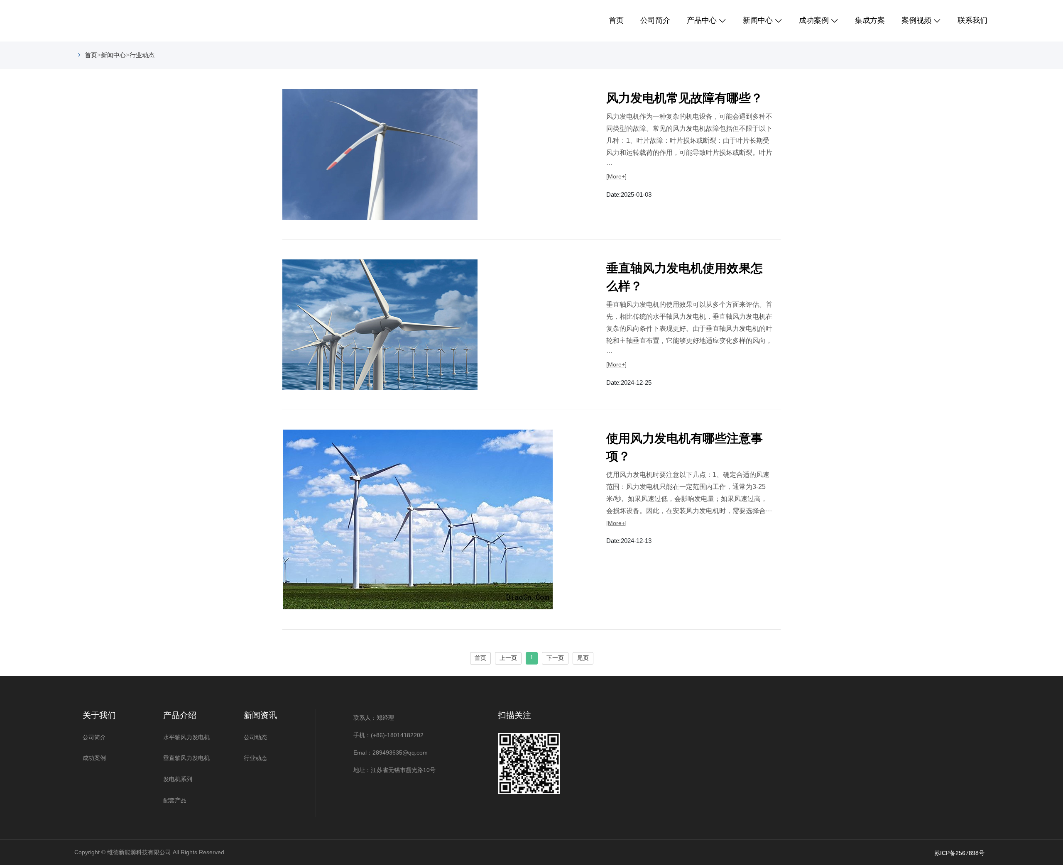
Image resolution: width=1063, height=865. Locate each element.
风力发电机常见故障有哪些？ (684, 98)
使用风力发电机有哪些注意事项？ (684, 447)
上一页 (508, 658)
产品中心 (702, 20)
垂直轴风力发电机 (186, 758)
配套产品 (174, 800)
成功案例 (814, 20)
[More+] (616, 176)
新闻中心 (758, 20)
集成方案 (870, 20)
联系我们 (972, 20)
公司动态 (255, 737)
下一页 (555, 658)
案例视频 (916, 20)
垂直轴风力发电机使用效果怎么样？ (684, 277)
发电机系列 (177, 779)
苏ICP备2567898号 (959, 853)
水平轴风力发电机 (186, 737)
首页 (616, 20)
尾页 (583, 658)
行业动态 (142, 55)
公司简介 (655, 20)
